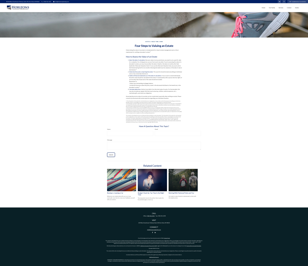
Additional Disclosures (154, 257)
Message (109, 140)
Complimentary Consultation (298, 1)
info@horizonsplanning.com (62, 1)
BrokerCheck (167, 238)
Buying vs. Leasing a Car (115, 193)
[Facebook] (284, 1)
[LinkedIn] (279, 1)
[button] (263, 7)
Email (156, 129)
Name (108, 129)
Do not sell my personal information (194, 245)
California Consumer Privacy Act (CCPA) (148, 245)
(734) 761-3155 (47, 1)
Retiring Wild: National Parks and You (181, 193)
